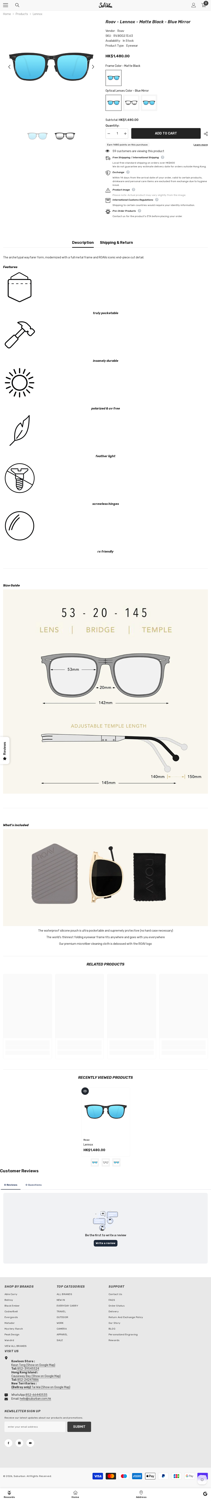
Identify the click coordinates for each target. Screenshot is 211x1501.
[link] (27, 1047)
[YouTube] (30, 1443)
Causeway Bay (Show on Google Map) (36, 1376)
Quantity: (112, 125)
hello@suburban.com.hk (35, 1398)
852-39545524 (28, 1368)
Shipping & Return (116, 242)
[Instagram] (19, 1443)
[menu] (5, 5)
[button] (9, 67)
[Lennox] (105, 1111)
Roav (120, 31)
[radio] (114, 78)
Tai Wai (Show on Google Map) (40, 1387)
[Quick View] (85, 1091)
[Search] (17, 5)
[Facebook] (8, 1443)
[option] (51, 67)
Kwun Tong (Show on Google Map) (33, 1365)
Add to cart (166, 133)
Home (7, 14)
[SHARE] (204, 134)
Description (83, 242)
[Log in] (193, 5)
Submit (79, 1427)
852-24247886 (28, 1380)
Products (22, 14)
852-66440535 (36, 1395)
